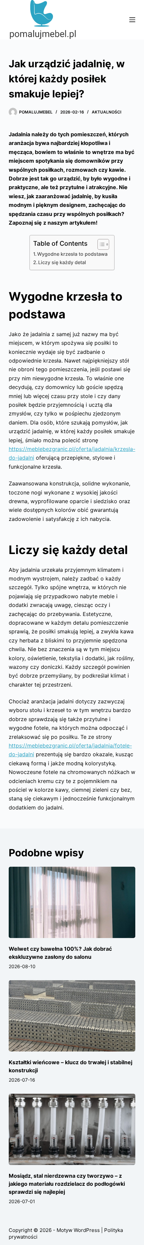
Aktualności (106, 111)
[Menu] (132, 20)
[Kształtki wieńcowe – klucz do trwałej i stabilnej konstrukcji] (72, 1016)
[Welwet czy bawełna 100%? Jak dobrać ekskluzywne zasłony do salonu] (72, 902)
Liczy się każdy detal (62, 262)
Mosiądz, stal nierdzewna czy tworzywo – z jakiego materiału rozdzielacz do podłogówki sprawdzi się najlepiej (67, 1183)
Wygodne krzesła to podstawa (72, 254)
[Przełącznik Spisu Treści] (99, 244)
